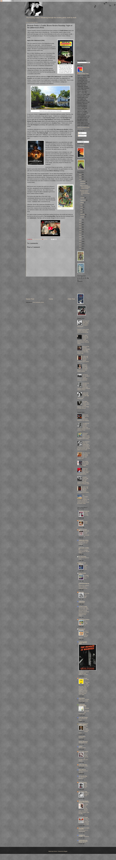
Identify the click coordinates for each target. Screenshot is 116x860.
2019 (80, 229)
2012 (80, 246)
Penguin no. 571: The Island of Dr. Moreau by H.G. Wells (86, 821)
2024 (80, 179)
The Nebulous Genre (83, 766)
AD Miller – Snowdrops (84, 836)
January (82, 216)
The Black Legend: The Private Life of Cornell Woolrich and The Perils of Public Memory (83, 405)
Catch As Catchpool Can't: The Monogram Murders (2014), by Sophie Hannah (82, 368)
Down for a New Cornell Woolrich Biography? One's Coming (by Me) (83, 331)
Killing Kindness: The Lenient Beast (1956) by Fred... (85, 187)
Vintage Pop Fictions (84, 619)
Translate (82, 145)
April (81, 212)
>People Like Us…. (83, 842)
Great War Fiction (83, 717)
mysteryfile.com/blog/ (84, 548)
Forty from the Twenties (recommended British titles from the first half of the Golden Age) (83, 350)
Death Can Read (83, 678)
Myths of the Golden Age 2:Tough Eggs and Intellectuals (83, 395)
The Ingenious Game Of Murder (84, 828)
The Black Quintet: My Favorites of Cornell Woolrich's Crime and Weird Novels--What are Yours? (83, 339)
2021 (80, 224)
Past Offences (82, 769)
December (83, 181)
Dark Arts (81, 737)
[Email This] (51, 239)
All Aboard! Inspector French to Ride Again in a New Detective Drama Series (83, 436)
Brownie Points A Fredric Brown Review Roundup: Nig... (85, 192)
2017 (80, 234)
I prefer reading (83, 782)
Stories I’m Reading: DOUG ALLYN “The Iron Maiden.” (84, 551)
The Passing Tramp (84, 73)
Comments (81, 135)
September (83, 200)
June (81, 207)
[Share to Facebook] (55, 239)
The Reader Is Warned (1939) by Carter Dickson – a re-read (84, 673)
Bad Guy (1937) (82, 747)
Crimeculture (82, 736)
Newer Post (30, 299)
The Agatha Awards (83, 742)
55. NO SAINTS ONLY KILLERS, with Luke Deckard (84, 543)
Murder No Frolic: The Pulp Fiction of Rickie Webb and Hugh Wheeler (83, 471)
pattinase (81, 520)
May (81, 209)
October (82, 197)
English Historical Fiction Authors (83, 724)
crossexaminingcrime (84, 584)
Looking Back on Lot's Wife (86, 514)
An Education (82, 602)
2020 (80, 227)
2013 (80, 243)
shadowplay (82, 601)
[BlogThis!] (52, 239)
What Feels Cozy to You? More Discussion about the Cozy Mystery (83, 417)
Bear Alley (81, 592)
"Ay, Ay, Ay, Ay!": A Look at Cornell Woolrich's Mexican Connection (83, 377)
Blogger (65, 851)
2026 (80, 174)
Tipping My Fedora (83, 540)
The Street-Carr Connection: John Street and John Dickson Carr (83, 455)
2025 (80, 176)
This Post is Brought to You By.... (86, 794)
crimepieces (82, 835)
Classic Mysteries (83, 741)
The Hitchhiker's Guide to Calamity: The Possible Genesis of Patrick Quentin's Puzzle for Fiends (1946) (83, 499)
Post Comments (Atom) (38, 302)
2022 (80, 222)
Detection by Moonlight (82, 629)
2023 (80, 219)
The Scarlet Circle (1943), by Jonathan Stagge (85, 463)
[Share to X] (53, 239)
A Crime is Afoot (83, 606)
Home (51, 299)
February (82, 214)
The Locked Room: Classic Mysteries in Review (84, 802)
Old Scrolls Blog (83, 776)
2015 (80, 239)
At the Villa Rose (83, 764)
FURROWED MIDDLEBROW (82, 705)
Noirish (80, 746)
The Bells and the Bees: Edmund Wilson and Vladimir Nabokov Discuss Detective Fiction (83, 386)
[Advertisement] (50, 287)
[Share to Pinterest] (56, 239)
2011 (80, 248)
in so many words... (84, 751)
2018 (80, 231)
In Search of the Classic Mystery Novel (83, 642)
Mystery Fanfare (83, 529)
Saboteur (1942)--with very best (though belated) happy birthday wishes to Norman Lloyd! (83, 480)
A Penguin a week (83, 817)
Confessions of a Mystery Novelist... (83, 841)
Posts (80, 133)
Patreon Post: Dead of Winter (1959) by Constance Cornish (84, 587)
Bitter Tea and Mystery (82, 563)
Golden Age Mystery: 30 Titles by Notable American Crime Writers (83, 359)
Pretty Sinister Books (82, 574)
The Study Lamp (83, 791)
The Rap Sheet (82, 556)
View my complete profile (83, 127)
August (82, 202)
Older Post (71, 299)
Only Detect (82, 698)
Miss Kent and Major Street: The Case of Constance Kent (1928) (83, 323)
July (81, 205)
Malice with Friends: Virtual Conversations (86, 533)
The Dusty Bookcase (84, 511)
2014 (80, 241)
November (83, 183)
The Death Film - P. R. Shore (86, 577)
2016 (80, 236)
